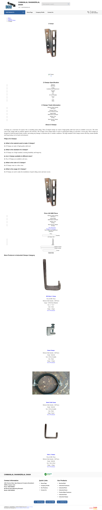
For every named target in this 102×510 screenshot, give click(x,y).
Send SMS (51, 502)
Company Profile (40, 12)
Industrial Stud (63, 494)
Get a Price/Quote (51, 310)
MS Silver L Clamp (51, 296)
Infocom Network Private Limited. (22, 507)
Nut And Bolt (62, 483)
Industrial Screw (63, 490)
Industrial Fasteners (64, 485)
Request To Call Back (51, 229)
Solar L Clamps (51, 454)
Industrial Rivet (63, 487)
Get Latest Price (52, 227)
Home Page (30, 12)
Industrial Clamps (12, 20)
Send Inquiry (40, 502)
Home (9, 18)
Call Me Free (63, 502)
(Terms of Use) (30, 506)
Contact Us (50, 12)
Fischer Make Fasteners (65, 492)
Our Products (10, 12)
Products (10, 19)
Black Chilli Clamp (51, 402)
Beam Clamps (51, 350)
